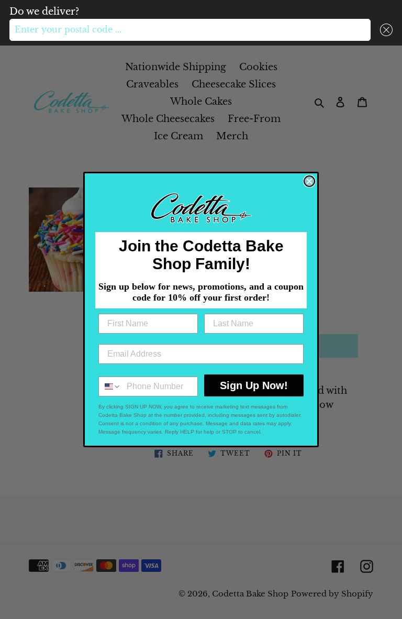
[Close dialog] (309, 181)
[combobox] (190, 30)
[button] (384, 30)
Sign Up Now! (254, 385)
